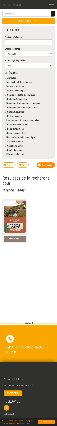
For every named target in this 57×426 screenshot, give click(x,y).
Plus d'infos (26, 423)
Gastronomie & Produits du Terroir (22, 107)
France (9, 165)
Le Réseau (9, 413)
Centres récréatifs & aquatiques (21, 94)
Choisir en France (12, 48)
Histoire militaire (14, 116)
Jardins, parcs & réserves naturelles (23, 120)
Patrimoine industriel (16, 133)
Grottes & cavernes (15, 111)
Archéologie (12, 77)
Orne (24, 165)
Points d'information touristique (21, 137)
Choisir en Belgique (13, 37)
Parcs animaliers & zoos (17, 124)
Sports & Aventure (15, 150)
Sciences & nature (15, 141)
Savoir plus (15, 238)
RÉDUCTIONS (13, 30)
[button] (29, 408)
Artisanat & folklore (15, 86)
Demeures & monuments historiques (23, 103)
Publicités (27, 323)
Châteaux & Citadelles (17, 99)
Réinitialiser (29, 21)
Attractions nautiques (16, 90)
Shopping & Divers (15, 145)
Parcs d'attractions (15, 128)
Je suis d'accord (46, 421)
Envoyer (12, 393)
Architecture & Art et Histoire (19, 82)
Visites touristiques (15, 154)
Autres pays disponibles (15, 60)
